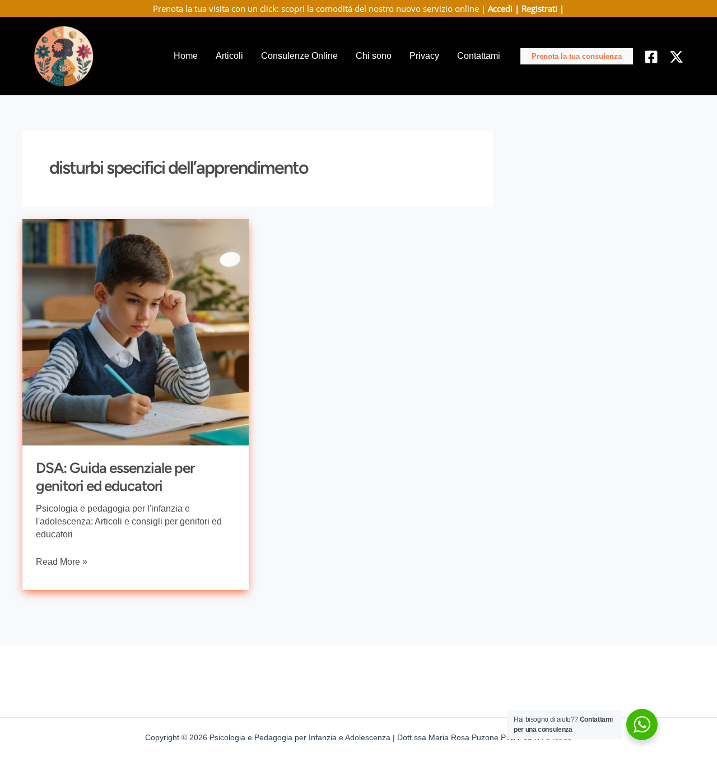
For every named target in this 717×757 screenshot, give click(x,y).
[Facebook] (651, 57)
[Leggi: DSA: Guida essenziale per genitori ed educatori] (135, 331)
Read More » (61, 560)
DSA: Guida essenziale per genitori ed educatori (115, 477)
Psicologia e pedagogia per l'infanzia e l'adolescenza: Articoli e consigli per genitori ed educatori (129, 521)
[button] (576, 56)
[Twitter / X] (676, 57)
